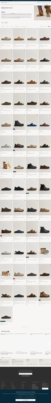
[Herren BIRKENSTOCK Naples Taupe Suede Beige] (6, 122)
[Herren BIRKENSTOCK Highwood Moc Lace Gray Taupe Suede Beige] (19, 207)
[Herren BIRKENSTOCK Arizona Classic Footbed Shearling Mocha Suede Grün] (32, 293)
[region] (25, 362)
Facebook (23, 385)
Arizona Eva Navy (28, 131)
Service (38, 2)
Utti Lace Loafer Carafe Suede (43, 174)
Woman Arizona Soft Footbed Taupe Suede (18, 174)
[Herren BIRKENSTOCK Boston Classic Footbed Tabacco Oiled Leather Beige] (19, 57)
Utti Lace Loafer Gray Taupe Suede (44, 217)
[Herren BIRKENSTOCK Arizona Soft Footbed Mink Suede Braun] (32, 79)
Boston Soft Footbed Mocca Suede (5, 110)
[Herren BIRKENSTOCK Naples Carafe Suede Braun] (32, 101)
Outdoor (25, 4)
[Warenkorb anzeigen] (49, 2)
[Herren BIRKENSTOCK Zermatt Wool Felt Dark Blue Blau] (19, 229)
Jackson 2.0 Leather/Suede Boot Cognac (44, 302)
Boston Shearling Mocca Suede (43, 281)
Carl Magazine (44, 4)
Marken (23, 4)
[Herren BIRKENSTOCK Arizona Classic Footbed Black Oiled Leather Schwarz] (44, 79)
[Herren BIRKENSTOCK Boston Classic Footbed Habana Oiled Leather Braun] (6, 79)
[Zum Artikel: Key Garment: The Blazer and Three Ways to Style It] (37, 344)
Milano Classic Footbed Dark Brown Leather (5, 302)
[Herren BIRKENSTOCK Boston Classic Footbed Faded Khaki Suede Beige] (32, 57)
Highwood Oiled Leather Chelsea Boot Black (44, 238)
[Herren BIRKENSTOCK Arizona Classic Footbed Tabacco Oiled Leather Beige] (19, 36)
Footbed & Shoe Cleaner (3, 174)
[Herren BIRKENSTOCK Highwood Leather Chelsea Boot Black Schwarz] (44, 186)
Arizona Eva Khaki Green (16, 110)
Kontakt (12, 385)
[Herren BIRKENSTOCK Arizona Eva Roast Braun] (44, 122)
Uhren (15, 4)
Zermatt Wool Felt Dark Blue (17, 238)
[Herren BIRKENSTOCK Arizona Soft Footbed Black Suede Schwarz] (44, 143)
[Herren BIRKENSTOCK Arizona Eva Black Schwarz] (44, 57)
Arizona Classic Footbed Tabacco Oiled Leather (18, 45)
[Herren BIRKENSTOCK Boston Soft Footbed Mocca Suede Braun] (6, 101)
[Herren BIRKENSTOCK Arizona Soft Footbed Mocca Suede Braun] (19, 79)
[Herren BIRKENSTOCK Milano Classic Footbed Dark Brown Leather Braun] (6, 293)
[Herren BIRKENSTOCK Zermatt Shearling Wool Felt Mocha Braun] (32, 272)
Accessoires (12, 4)
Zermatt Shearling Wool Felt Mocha (31, 281)
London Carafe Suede (3, 238)
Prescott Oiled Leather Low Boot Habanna (17, 153)
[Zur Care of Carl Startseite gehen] (4, 2)
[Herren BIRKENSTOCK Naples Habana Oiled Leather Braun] (44, 36)
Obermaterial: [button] (17, 26)
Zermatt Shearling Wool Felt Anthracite (18, 302)
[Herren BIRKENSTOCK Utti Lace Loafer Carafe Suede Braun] (44, 164)
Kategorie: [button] (3, 26)
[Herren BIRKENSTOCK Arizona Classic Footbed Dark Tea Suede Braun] (32, 229)
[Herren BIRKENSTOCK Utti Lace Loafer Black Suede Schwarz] (19, 186)
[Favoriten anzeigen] (48, 2)
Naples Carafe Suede (29, 110)
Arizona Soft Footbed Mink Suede (31, 89)
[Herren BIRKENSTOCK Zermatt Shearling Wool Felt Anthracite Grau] (19, 293)
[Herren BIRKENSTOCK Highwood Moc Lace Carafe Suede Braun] (6, 207)
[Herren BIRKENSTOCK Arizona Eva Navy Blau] (32, 122)
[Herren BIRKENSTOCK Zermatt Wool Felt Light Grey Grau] (6, 250)
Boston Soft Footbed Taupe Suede (5, 45)
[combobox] (48, 4)
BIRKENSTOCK (2, 44)
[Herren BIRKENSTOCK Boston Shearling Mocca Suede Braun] (44, 272)
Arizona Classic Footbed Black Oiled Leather (44, 89)
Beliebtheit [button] (41, 26)
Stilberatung (43, 2)
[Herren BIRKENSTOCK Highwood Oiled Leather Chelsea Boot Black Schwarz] (44, 229)
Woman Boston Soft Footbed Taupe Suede (31, 45)
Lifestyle (20, 4)
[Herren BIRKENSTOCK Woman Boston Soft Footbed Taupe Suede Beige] (32, 36)
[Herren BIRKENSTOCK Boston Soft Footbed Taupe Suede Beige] (6, 36)
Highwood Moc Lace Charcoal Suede (31, 217)
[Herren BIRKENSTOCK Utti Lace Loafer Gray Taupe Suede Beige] (44, 207)
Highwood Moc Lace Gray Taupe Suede (18, 217)
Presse (2, 388)
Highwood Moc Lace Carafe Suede (5, 217)
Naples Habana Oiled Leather (43, 45)
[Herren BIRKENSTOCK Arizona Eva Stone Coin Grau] (6, 143)
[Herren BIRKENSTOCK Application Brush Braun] (6, 272)
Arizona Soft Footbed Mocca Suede (18, 89)
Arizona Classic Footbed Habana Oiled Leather (44, 110)
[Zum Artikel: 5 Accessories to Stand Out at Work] (22, 344)
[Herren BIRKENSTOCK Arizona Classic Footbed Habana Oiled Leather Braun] (44, 101)
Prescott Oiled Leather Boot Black (18, 131)
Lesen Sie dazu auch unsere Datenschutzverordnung (26, 375)
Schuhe (10, 4)
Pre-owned (30, 4)
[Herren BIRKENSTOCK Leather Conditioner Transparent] (44, 250)
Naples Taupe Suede (3, 131)
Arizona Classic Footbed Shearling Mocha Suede (31, 302)
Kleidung (7, 4)
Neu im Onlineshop (3, 4)
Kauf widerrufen (13, 388)
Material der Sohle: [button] (24, 26)
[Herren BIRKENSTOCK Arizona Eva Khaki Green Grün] (19, 101)
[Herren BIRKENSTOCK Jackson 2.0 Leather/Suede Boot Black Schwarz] (32, 164)
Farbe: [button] (7, 26)
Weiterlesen (32, 394)
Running (28, 4)
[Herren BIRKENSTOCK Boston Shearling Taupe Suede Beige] (32, 143)
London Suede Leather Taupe (17, 281)
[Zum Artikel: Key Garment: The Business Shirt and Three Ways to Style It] (7, 344)
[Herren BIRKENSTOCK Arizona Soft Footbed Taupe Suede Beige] (6, 57)
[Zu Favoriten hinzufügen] (12, 29)
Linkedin (23, 388)
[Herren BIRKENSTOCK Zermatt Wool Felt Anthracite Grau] (6, 186)
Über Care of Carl (3, 385)
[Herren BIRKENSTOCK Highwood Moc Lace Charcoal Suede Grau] (32, 207)
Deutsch (49, 4)
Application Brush (2, 281)
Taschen (18, 4)
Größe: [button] (12, 26)
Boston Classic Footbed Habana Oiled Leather (5, 89)
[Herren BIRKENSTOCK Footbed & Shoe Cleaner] (6, 164)
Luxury (33, 4)
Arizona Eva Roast (41, 131)
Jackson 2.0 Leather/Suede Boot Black (31, 174)
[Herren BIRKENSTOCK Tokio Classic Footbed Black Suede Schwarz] (19, 250)
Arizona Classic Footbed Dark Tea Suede (32, 238)
